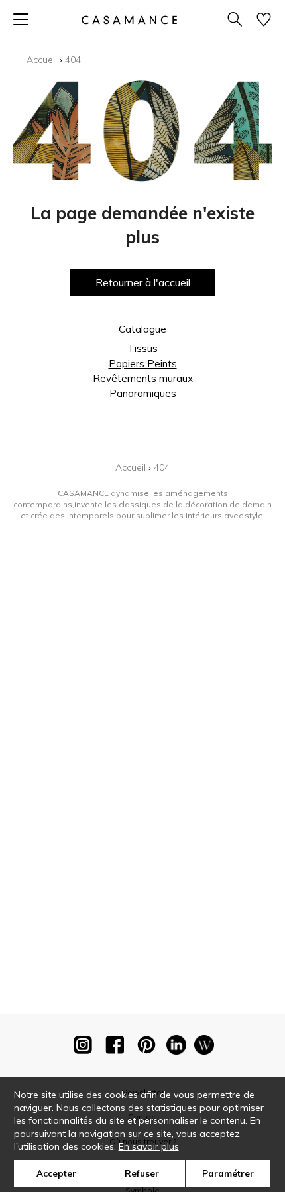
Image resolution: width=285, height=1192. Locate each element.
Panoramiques (142, 393)
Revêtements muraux (143, 378)
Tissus (142, 348)
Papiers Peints (143, 363)
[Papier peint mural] (204, 1047)
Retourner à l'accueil (142, 282)
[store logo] (129, 19)
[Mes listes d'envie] (264, 20)
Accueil (42, 60)
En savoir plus (149, 1146)
